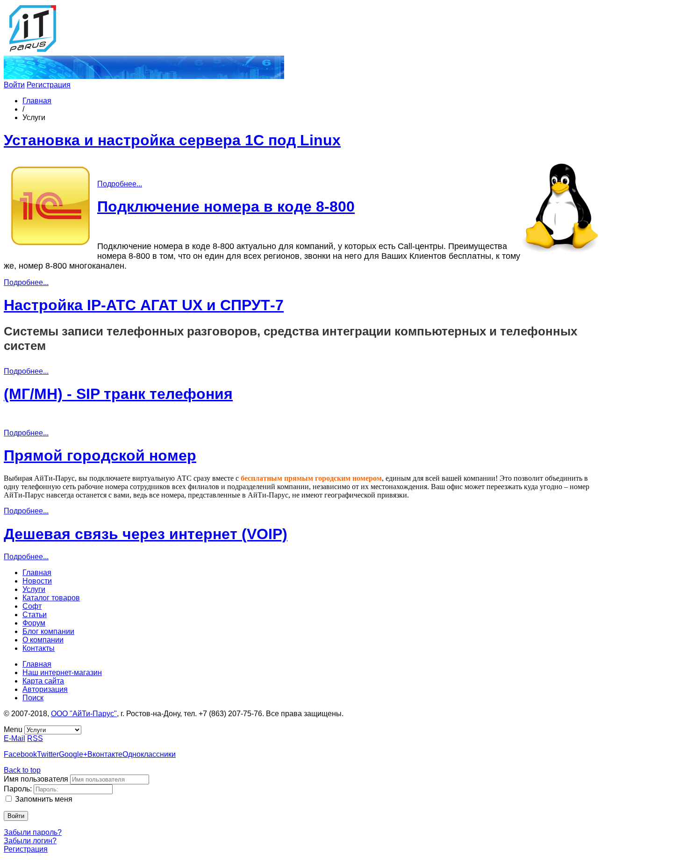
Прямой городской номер (100, 455)
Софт (32, 606)
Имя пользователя (36, 779)
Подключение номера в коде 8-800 (226, 206)
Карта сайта (43, 681)
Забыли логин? (30, 841)
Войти (14, 85)
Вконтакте (104, 754)
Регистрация (49, 85)
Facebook (20, 754)
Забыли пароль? (33, 832)
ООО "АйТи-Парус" (84, 714)
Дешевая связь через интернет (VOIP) (145, 534)
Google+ (73, 754)
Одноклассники (149, 754)
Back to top (22, 770)
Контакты (38, 648)
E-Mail (14, 738)
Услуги (33, 589)
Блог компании (48, 631)
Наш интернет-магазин (62, 672)
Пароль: (18, 789)
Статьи (34, 615)
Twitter (48, 754)
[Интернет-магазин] (144, 76)
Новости (37, 581)
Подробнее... (119, 184)
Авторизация (45, 689)
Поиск (32, 698)
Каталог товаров (51, 598)
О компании (43, 640)
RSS (35, 738)
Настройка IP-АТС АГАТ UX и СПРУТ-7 (144, 305)
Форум (33, 623)
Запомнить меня (43, 799)
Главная (36, 101)
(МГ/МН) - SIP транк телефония (118, 393)
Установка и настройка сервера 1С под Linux (172, 140)
